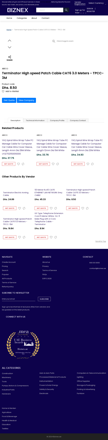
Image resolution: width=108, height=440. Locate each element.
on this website (45, 2)
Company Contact (78, 120)
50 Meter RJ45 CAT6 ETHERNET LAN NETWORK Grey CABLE (48, 192)
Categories (22, 18)
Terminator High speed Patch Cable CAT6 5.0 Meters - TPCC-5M (17, 221)
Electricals (44, 393)
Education (6, 424)
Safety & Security (47, 389)
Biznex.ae (57, 436)
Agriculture (6, 412)
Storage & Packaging (86, 385)
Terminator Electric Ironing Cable (15, 194)
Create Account (9, 262)
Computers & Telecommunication (91, 373)
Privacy (45, 266)
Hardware (6, 394)
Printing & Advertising (86, 389)
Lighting (80, 377)
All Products (7, 278)
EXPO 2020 (46, 278)
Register (91, 11)
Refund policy (8, 286)
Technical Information (35, 120)
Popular (5, 274)
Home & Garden (9, 408)
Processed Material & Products (53, 377)
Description (15, 120)
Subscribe (44, 299)
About (34, 18)
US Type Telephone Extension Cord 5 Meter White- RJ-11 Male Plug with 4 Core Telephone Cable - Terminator (49, 219)
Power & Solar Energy (49, 385)
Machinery (6, 377)
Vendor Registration (80, 3)
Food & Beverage (9, 416)
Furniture (80, 393)
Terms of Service (9, 282)
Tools (4, 381)
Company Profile (57, 120)
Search (5, 270)
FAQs (44, 274)
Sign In (90, 8)
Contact (45, 18)
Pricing (5, 266)
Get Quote (9, 100)
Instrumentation (46, 381)
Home (9, 18)
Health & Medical (9, 420)
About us (46, 262)
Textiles (5, 428)
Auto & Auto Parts (47, 373)
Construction (7, 373)
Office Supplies (83, 381)
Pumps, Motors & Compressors (15, 385)
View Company (26, 100)
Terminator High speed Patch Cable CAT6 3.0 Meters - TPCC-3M (80, 192)
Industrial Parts (8, 389)
